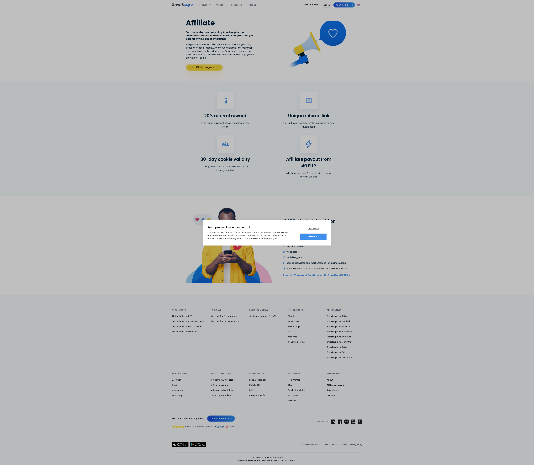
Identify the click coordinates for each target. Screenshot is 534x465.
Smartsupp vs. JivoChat (339, 336)
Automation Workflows (222, 390)
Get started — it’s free (221, 418)
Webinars (293, 400)
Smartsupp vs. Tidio (337, 316)
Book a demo (311, 4)
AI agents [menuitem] (221, 4)
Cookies (343, 444)
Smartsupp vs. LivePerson (339, 357)
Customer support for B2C (262, 316)
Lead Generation (257, 379)
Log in (327, 4)
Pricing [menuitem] (252, 4)
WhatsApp (177, 395)
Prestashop (294, 326)
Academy (293, 395)
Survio (284, 460)
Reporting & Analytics (222, 395)
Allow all (313, 236)
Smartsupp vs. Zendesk (338, 321)
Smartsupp (267, 460)
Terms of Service (330, 444)
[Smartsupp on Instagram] (346, 422)
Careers (331, 395)
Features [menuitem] (203, 4)
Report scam (333, 390)
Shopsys (276, 460)
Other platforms (296, 342)
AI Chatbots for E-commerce (187, 326)
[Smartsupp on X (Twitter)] (360, 422)
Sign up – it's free (344, 4)
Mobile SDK (254, 385)
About (330, 379)
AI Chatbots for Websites (185, 331)
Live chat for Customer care (225, 321)
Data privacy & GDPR (310, 444)
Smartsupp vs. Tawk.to (338, 326)
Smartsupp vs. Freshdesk (339, 331)
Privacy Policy (355, 444)
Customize (313, 228)
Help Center (294, 379)
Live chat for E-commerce (224, 316)
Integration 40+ (257, 395)
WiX (290, 331)
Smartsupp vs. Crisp (337, 347)
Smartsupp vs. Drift (336, 352)
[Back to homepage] (182, 6)
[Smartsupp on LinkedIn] (333, 422)
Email (174, 385)
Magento (292, 336)
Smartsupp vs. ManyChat (339, 342)
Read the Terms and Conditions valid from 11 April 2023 (315, 275)
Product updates (296, 390)
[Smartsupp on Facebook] (340, 422)
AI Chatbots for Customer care (188, 321)
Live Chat (176, 379)
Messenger (177, 390)
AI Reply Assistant (220, 385)
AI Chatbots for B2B (182, 316)
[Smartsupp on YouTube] (353, 422)
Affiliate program (335, 385)
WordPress (293, 321)
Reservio (292, 460)
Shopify (292, 316)
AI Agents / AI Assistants (223, 379)
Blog (290, 385)
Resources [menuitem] (236, 4)
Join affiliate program (201, 67)
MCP (251, 390)
